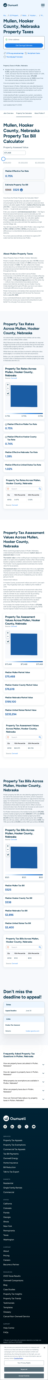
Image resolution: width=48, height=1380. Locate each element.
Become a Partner (11, 1264)
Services (6, 1136)
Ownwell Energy (10, 1158)
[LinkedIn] (12, 1126)
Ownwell (14, 378)
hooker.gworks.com (32, 1031)
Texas (5, 1235)
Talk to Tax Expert (11, 1172)
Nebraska (24, 15)
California (7, 1203)
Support (6, 1324)
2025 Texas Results (11, 1276)
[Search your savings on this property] (40, 489)
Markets (6, 1179)
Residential (8, 1183)
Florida (6, 1212)
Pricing (6, 1255)
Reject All (24, 1369)
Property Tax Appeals (12, 1140)
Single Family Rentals (12, 1187)
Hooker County (34, 15)
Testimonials (8, 1303)
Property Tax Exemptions (14, 1145)
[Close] (44, 1347)
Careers (6, 1260)
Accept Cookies (24, 1376)
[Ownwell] (10, 5)
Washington (8, 1239)
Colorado (7, 1208)
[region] (24, 1362)
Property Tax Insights (12, 1294)
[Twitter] (26, 1126)
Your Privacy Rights (24, 1363)
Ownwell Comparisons (13, 1280)
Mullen (43, 15)
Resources (7, 1272)
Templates (8, 1307)
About (6, 1251)
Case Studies (9, 1289)
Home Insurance (10, 1163)
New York (7, 1226)
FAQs (5, 1332)
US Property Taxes (14, 15)
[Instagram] (19, 1126)
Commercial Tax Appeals (14, 1149)
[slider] (3, 159)
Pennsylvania (9, 1230)
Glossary (7, 1312)
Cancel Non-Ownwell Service (16, 1316)
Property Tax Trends (12, 1298)
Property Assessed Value (15, 147)
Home (5, 15)
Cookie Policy (18, 1358)
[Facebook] (5, 1126)
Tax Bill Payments (11, 1154)
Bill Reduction (9, 1167)
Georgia (6, 1217)
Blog (5, 1285)
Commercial (8, 1192)
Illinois (6, 1221)
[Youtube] (33, 1126)
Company (7, 1247)
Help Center (8, 1328)
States (6, 1200)
